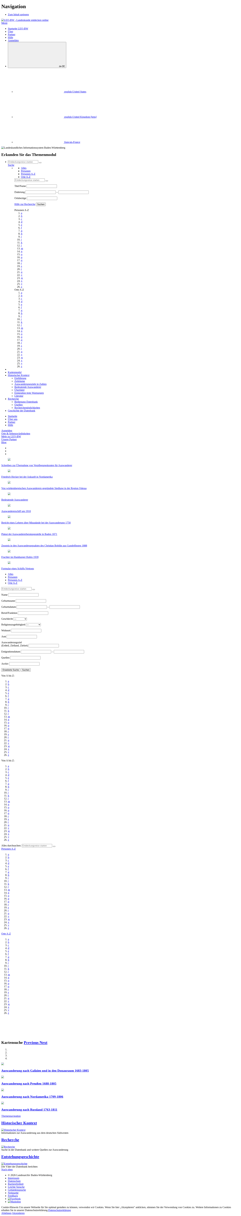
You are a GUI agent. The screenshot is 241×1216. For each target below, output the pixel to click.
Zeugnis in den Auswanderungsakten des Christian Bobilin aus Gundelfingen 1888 (44, 545)
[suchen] (46, 180)
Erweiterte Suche (11, 670)
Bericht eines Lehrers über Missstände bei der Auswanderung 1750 (36, 522)
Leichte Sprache (16, 1187)
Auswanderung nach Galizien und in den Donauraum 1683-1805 (45, 1070)
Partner (11, 34)
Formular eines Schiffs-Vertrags (17, 568)
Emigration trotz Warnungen (29, 393)
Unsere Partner (9, 439)
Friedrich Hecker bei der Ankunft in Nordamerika (27, 476)
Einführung (20, 378)
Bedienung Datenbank (26, 401)
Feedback (13, 1195)
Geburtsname (8, 600)
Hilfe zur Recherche (24, 204)
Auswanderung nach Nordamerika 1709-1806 (32, 1096)
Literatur (18, 395)
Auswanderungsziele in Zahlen (30, 384)
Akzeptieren (18, 1213)
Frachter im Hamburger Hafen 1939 (20, 557)
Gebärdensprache (17, 1189)
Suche (11, 165)
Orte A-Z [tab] (25, 176)
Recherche (13, 398)
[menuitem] (50, 91)
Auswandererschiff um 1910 (16, 511)
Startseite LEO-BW (18, 28)
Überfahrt (19, 390)
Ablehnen (6, 1213)
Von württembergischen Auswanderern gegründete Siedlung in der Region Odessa (44, 488)
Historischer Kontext (18, 375)
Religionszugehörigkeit (13, 624)
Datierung (19, 192)
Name (4, 594)
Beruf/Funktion (9, 613)
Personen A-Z (8, 848)
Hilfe (10, 37)
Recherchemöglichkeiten (27, 407)
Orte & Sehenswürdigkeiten (15, 433)
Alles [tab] (23, 168)
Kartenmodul (14, 372)
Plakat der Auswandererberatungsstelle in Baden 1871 (29, 534)
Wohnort (6, 630)
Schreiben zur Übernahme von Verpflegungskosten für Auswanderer (36, 465)
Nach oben (7, 1169)
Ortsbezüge (20, 198)
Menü (4, 23)
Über (10, 31)
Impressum (13, 1178)
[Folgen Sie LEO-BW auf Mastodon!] (14, 1201)
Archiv (5, 663)
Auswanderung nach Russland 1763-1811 (29, 1109)
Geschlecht (7, 618)
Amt (4, 636)
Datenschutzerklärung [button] (59, 1210)
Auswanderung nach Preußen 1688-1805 (28, 1083)
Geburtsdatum (9, 606)
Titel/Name (20, 186)
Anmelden (13, 40)
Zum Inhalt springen (18, 14)
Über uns (12, 419)
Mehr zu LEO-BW (11, 436)
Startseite (12, 416)
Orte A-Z (6, 933)
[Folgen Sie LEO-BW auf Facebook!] (14, 1198)
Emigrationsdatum (11, 651)
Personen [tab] (25, 171)
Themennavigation (11, 1116)
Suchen (40, 204)
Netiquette (13, 1192)
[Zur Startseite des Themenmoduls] (25, 20)
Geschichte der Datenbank (21, 410)
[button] (32, 1042)
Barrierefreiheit (15, 1184)
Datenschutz (14, 1181)
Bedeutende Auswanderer (27, 387)
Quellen (18, 404)
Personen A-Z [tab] (28, 173)
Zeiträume (19, 381)
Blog (3, 442)
